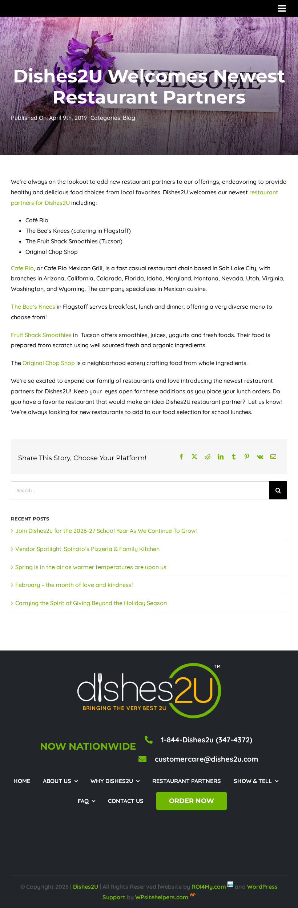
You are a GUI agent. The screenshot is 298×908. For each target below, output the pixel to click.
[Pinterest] (246, 456)
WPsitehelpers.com (162, 897)
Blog (129, 117)
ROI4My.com (209, 886)
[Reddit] (207, 456)
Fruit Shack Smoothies (41, 335)
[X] (194, 456)
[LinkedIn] (220, 456)
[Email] (273, 456)
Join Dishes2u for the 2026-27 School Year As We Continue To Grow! (106, 530)
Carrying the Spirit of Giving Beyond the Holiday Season (91, 603)
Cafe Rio (22, 268)
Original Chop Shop (49, 362)
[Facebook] (181, 456)
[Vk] (260, 456)
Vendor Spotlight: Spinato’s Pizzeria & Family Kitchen (87, 548)
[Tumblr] (233, 456)
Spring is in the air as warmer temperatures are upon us (90, 567)
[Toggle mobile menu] (282, 8)
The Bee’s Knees (33, 306)
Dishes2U (85, 886)
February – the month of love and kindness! (74, 584)
